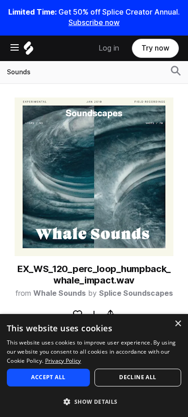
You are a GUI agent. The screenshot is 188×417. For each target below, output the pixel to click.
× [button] (177, 323)
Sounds (19, 72)
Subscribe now (94, 22)
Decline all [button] (137, 377)
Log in (109, 48)
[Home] (28, 50)
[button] (94, 401)
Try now (155, 48)
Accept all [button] (48, 377)
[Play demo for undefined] (94, 177)
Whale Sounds (59, 293)
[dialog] (94, 365)
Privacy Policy (63, 361)
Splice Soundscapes (136, 293)
